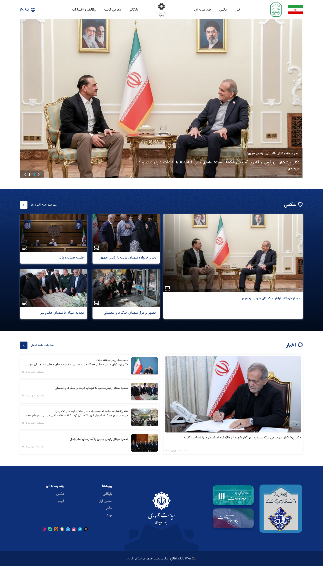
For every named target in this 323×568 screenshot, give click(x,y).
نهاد (109, 515)
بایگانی (133, 9)
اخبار (238, 9)
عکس (223, 9)
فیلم (61, 501)
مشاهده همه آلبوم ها (44, 204)
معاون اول (105, 501)
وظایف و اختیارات (84, 9)
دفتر (109, 508)
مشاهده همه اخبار (42, 345)
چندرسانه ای (202, 9)
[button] (39, 174)
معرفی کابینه (112, 9)
